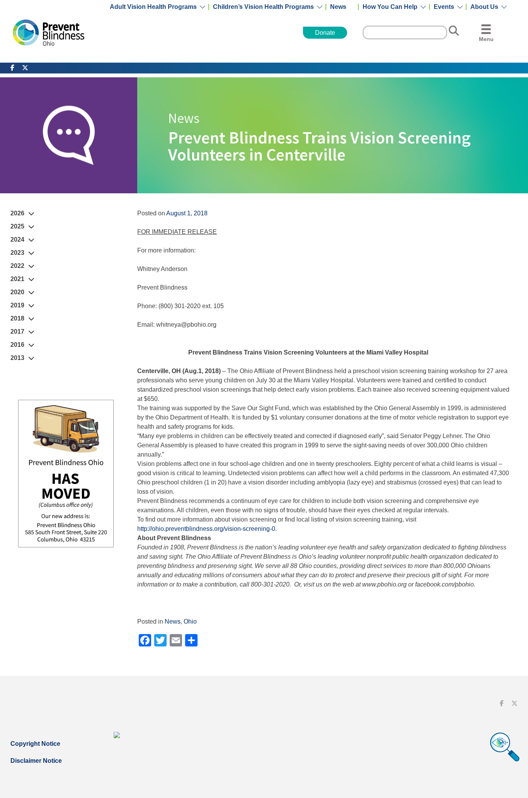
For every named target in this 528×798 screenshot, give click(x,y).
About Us (484, 7)
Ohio (190, 621)
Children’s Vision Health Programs (263, 7)
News (338, 7)
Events (444, 7)
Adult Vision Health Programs (153, 7)
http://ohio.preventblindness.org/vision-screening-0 (206, 528)
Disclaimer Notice (36, 760)
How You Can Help (390, 7)
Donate (325, 32)
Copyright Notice (35, 743)
